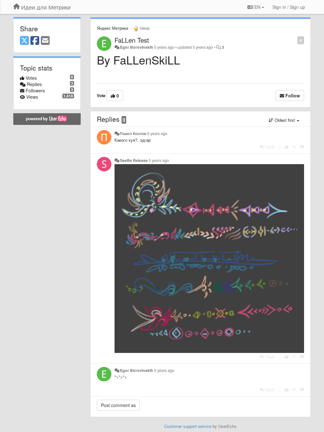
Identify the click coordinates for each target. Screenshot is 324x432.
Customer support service (187, 426)
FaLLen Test (132, 40)
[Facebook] (34, 40)
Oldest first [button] (284, 120)
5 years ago (157, 133)
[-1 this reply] (302, 147)
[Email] (45, 40)
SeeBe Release (134, 160)
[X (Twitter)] (24, 40)
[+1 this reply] (286, 147)
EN (257, 7)
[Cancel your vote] (294, 147)
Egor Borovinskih (136, 47)
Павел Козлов (133, 133)
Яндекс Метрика (112, 28)
